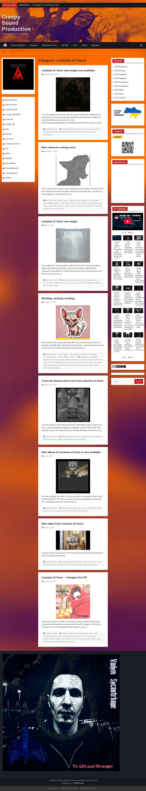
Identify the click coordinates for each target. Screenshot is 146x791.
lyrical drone (65, 564)
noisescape (80, 639)
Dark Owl (9, 119)
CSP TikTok (119, 90)
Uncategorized (11, 173)
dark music (76, 280)
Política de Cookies (88, 788)
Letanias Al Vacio (52, 129)
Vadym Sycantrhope (60, 641)
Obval (60, 357)
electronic (61, 206)
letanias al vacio (85, 132)
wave (91, 365)
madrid (84, 362)
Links (75, 45)
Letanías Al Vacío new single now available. (68, 70)
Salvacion (73, 511)
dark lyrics (87, 129)
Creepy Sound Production (16, 23)
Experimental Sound (65, 132)
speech (60, 439)
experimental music (50, 132)
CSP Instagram (120, 78)
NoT (7, 149)
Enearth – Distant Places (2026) (45, 5)
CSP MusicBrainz (121, 82)
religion (93, 639)
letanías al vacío (88, 436)
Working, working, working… (59, 298)
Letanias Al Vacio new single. (60, 221)
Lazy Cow (9, 139)
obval (45, 365)
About (84, 45)
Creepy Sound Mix (12, 114)
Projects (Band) (17, 45)
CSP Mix (64, 45)
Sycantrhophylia (11, 168)
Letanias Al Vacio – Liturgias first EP (64, 577)
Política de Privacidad (69, 788)
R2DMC (66, 357)
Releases (34, 45)
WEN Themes (79, 783)
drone (63, 436)
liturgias (46, 639)
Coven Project (62, 200)
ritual (94, 132)
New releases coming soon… (59, 147)
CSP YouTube (120, 98)
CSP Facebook (120, 74)
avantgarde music (86, 357)
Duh (7, 129)
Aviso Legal (53, 788)
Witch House (47, 368)
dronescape (47, 636)
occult (87, 639)
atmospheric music (57, 203)
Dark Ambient (77, 129)
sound (82, 283)
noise (50, 439)
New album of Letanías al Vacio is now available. (72, 452)
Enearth (93, 354)
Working (56, 368)
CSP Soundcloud (121, 86)
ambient (64, 633)
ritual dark (83, 564)
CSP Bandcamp (120, 67)
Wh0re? (73, 357)
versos (55, 285)
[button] (130, 232)
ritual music (75, 283)
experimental (91, 508)
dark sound (95, 129)
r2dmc (59, 365)
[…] (70, 194)
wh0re (96, 365)
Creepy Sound (66, 129)
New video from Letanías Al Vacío (63, 523)
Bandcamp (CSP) (49, 45)
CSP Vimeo (119, 94)
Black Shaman (51, 200)
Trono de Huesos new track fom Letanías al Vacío (73, 380)
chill (51, 360)
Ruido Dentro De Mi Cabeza (73, 365)
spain (86, 365)
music (52, 208)
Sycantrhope (47, 134)
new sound (97, 362)
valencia (72, 641)
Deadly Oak (85, 200)
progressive (52, 365)
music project (65, 639)
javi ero (76, 132)
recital (50, 283)
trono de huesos (79, 439)
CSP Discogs (119, 71)
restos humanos (59, 283)
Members (96, 45)
